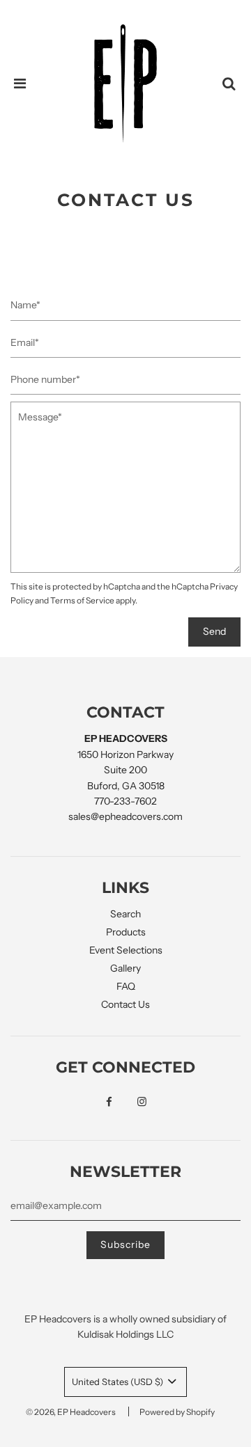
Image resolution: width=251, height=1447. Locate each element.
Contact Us (125, 1004)
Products (126, 932)
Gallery (125, 968)
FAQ (125, 986)
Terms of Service (82, 600)
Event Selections (125, 950)
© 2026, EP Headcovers (71, 1412)
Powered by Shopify (177, 1412)
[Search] (228, 83)
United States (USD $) (118, 1381)
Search (125, 914)
